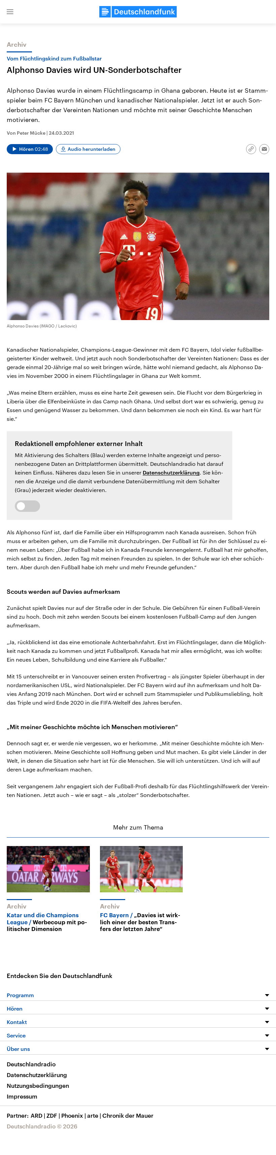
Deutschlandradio (31, 1064)
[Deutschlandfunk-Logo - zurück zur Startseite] (138, 11)
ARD (38, 1115)
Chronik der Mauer (127, 1115)
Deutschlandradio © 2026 (42, 1126)
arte (94, 1115)
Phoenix (73, 1115)
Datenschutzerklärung (171, 472)
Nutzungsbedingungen (38, 1085)
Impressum (22, 1096)
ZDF (53, 1115)
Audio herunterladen (91, 149)
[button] (10, 11)
